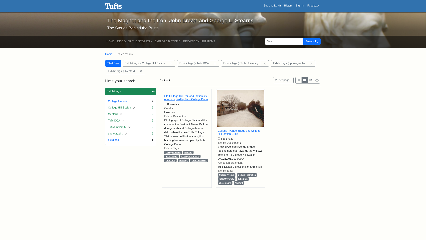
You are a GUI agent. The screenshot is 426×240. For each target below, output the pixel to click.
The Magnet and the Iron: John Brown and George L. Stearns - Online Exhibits (113, 6)
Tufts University (199, 160)
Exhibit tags (114, 91)
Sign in (300, 5)
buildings (113, 139)
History (288, 5)
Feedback (313, 5)
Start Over (113, 63)
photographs (172, 156)
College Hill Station (190, 156)
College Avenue (117, 101)
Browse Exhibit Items (199, 41)
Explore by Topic (168, 41)
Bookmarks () (272, 5)
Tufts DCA (170, 160)
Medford (188, 152)
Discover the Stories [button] (133, 41)
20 (282, 80)
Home (110, 41)
